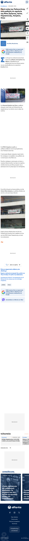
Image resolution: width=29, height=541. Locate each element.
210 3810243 (14, 530)
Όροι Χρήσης (14, 517)
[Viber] (27, 33)
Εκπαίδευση (4, 6)
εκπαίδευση (8, 471)
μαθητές (3, 284)
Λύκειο (9, 284)
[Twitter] (27, 23)
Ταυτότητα (14, 523)
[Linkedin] (27, 28)
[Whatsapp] (27, 37)
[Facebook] (27, 19)
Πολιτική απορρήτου (14, 521)
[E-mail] (27, 42)
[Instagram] (14, 512)
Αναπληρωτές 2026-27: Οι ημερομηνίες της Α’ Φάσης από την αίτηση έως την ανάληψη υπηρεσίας (12, 279)
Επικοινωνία (14, 519)
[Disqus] (14, 324)
